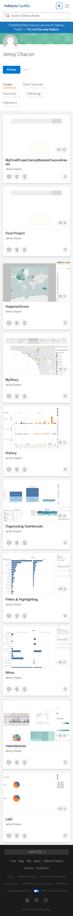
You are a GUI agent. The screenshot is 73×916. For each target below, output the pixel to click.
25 (64, 808)
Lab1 (8, 819)
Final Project (15, 233)
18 (65, 222)
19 (65, 589)
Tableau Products (53, 861)
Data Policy (13, 884)
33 (64, 296)
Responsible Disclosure (37, 884)
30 (64, 442)
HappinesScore (17, 307)
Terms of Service (27, 877)
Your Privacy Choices (54, 891)
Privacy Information (53, 877)
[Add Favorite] (65, 177)
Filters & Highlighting (21, 599)
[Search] (7, 16)
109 (64, 149)
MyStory (11, 380)
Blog (21, 861)
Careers (28, 868)
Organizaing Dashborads (24, 526)
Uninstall (61, 884)
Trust (13, 861)
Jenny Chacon (13, 169)
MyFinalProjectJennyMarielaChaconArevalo (36, 162)
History (11, 453)
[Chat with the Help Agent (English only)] (59, 6)
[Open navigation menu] (67, 6)
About (37, 861)
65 (64, 735)
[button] (27, 900)
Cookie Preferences (18, 891)
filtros (9, 673)
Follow (11, 69)
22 (64, 662)
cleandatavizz (15, 746)
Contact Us (42, 868)
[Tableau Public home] (17, 6)
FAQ (29, 861)
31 (65, 369)
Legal (10, 877)
